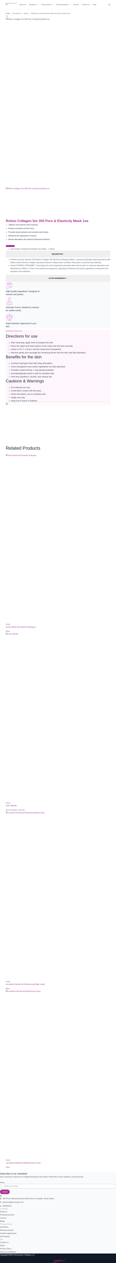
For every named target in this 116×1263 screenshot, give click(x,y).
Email (2, 1182)
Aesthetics (32, 4)
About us (23, 4)
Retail (8, 624)
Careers (76, 4)
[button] (10, 246)
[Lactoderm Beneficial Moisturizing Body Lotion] (58, 896)
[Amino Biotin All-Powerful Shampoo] (58, 538)
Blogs (2, 1221)
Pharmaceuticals (62, 4)
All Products (5, 1236)
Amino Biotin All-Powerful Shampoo (21, 627)
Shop (94, 4)
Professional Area (7, 1215)
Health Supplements (8, 1233)
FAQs (2, 1246)
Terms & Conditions (8, 1252)
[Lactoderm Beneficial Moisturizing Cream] (58, 1074)
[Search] (109, 4)
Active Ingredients (57, 278)
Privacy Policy (5, 1249)
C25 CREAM (11, 806)
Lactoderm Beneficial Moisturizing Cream (23, 1163)
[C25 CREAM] (58, 717)
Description (57, 254)
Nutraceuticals (46, 4)
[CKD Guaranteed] (58, 202)
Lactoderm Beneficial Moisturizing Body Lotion (25, 984)
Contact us (86, 4)
